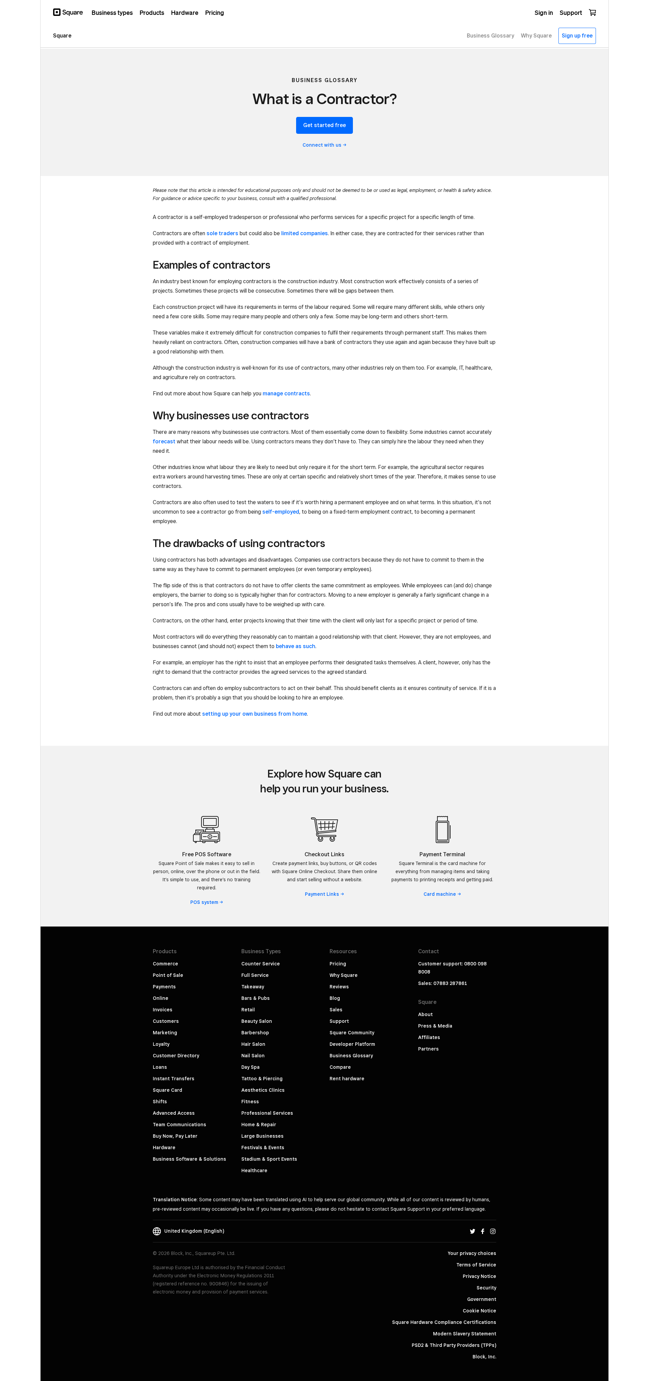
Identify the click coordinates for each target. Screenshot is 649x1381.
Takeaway (252, 986)
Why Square (344, 975)
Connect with (322, 145)
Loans (160, 1067)
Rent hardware (347, 1078)
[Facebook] (482, 1231)
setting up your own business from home (254, 714)
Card (440, 894)
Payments (164, 986)
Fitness (250, 1101)
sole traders (222, 233)
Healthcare (254, 1170)
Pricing (338, 963)
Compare (340, 1067)
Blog (335, 998)
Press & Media (435, 1026)
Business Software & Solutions (189, 1159)
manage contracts (286, 393)
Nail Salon (253, 1055)
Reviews (339, 986)
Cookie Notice (479, 1310)
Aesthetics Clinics (263, 1090)
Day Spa (250, 1067)
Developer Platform (352, 1044)
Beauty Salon (256, 1021)
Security (486, 1287)
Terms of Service (476, 1264)
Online (160, 998)
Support (339, 1021)
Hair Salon (253, 1044)
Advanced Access (174, 1113)
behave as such (295, 646)
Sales (336, 1009)
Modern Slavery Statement (464, 1333)
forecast (164, 441)
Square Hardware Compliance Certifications (444, 1322)
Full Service (255, 975)
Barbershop (255, 1032)
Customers (166, 1021)
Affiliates (429, 1037)
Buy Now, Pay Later (175, 1136)
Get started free (324, 125)
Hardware (164, 1147)
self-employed (280, 512)
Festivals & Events (262, 1147)
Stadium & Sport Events (269, 1159)
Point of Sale (168, 975)
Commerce (165, 963)
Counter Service (260, 963)
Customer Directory (176, 1055)
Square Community (352, 1032)
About (425, 1014)
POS (204, 902)
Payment (322, 894)
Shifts (160, 1101)
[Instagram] (492, 1231)
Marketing (165, 1032)
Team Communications (179, 1124)
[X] (472, 1231)
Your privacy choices (472, 1253)
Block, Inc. (484, 1356)
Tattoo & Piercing (262, 1078)
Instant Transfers (173, 1078)
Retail (248, 1009)
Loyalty (161, 1044)
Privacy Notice (479, 1276)
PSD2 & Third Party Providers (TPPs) (454, 1345)
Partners (428, 1049)
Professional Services (267, 1113)
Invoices (162, 1009)
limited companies (304, 233)
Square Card (167, 1090)
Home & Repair (258, 1124)
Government (481, 1299)
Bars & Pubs (255, 998)
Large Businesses (262, 1136)
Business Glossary (351, 1055)
